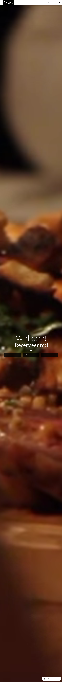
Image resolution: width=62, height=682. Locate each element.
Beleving (32, 355)
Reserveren (49, 355)
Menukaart (12, 355)
